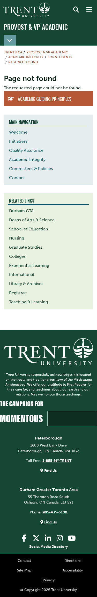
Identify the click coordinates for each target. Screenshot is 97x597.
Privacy (49, 580)
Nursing (16, 238)
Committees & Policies (31, 168)
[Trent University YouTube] (71, 538)
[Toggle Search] (76, 10)
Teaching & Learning (28, 301)
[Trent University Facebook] (24, 538)
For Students (60, 57)
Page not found (23, 62)
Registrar (17, 292)
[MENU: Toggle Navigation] (89, 10)
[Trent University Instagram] (59, 538)
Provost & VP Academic (36, 27)
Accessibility (73, 570)
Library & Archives (26, 283)
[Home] (26, 10)
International (21, 274)
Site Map (24, 570)
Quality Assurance (26, 150)
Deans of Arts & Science (32, 219)
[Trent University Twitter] (36, 538)
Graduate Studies (25, 247)
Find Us (50, 470)
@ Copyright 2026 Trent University (48, 589)
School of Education (28, 229)
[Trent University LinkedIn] (47, 538)
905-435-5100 (55, 512)
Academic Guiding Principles (44, 98)
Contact (17, 177)
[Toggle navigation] (10, 40)
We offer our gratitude (44, 384)
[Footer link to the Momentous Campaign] (48, 413)
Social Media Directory (48, 546)
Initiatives (18, 141)
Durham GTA (21, 210)
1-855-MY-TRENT (56, 460)
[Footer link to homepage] (48, 351)
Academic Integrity (27, 159)
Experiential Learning (29, 265)
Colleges (17, 256)
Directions (72, 560)
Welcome (18, 132)
